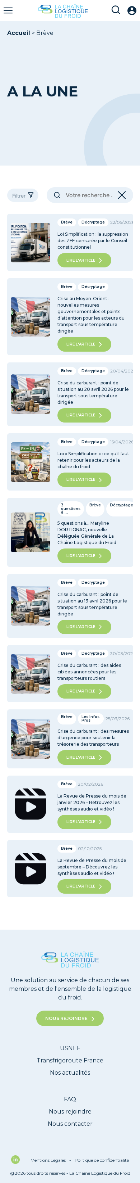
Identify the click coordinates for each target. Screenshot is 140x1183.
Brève (67, 222)
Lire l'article (80, 260)
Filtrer (18, 196)
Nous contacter (70, 1123)
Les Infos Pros (90, 718)
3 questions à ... (70, 509)
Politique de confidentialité (102, 1160)
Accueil (18, 33)
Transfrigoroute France (70, 1060)
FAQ (70, 1099)
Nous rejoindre (66, 1018)
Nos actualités (70, 1072)
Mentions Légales (51, 1160)
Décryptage (93, 222)
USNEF (70, 1048)
